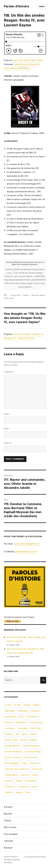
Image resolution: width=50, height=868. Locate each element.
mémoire (25, 775)
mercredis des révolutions (17, 769)
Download (38, 60)
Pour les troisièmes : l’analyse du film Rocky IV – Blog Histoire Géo (23, 336)
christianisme (32, 717)
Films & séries (10, 827)
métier (35, 775)
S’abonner (8, 841)
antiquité (35, 711)
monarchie (37, 769)
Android (7, 68)
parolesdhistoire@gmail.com (27, 544)
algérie (36, 705)
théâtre (8, 792)
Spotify (34, 64)
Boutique (8, 848)
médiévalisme (11, 775)
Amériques (23, 711)
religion (19, 781)
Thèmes (7, 820)
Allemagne (10, 711)
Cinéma (26, 295)
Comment (9, 372)
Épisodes (8, 814)
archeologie (10, 717)
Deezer (16, 68)
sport (12, 298)
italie (24, 763)
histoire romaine (12, 757)
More (28, 68)
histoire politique (33, 752)
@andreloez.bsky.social (26, 552)
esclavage (22, 728)
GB (17, 734)
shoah (34, 787)
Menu (42, 6)
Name (7, 414)
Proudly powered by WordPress (12, 861)
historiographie (12, 763)
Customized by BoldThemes (35, 856)
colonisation (20, 722)
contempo (10, 728)
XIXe (28, 792)
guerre (33, 734)
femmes (9, 734)
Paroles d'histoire (16, 6)
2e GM (17, 705)
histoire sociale (30, 757)
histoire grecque (12, 746)
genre (24, 734)
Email (7, 428)
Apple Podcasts (22, 64)
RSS (22, 68)
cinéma (8, 722)
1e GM (8, 705)
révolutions (23, 787)
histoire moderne (31, 746)
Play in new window (22, 60)
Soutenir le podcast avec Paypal (19, 617)
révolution (9, 787)
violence (19, 792)
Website (8, 443)
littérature (34, 763)
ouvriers (8, 781)
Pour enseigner (11, 834)
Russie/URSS (31, 781)
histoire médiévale (13, 752)
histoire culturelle (28, 740)
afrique (27, 705)
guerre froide (11, 740)
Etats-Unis (35, 295)
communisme (35, 722)
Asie (21, 717)
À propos (8, 807)
